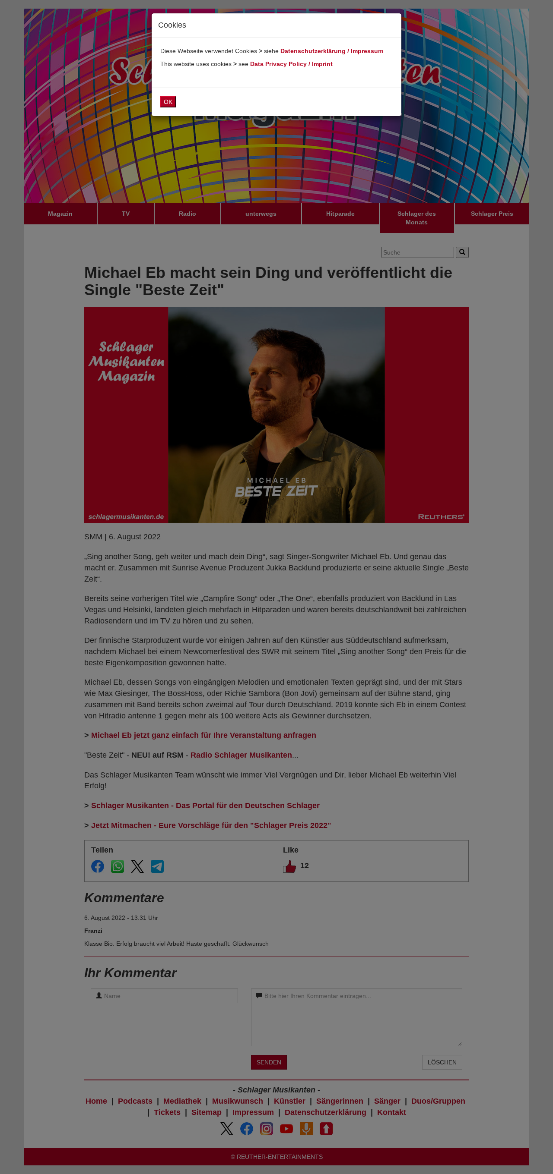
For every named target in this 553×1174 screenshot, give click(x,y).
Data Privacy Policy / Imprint (291, 63)
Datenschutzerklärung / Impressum (331, 50)
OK (168, 101)
